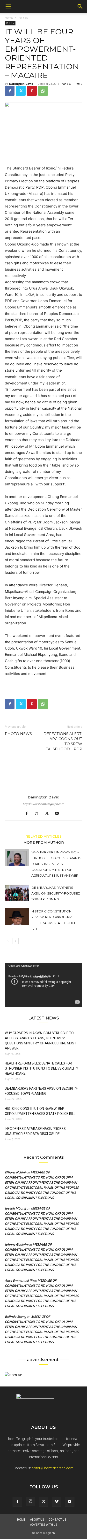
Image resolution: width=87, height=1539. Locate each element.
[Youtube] (59, 814)
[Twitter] (21, 91)
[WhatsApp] (43, 91)
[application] (43, 985)
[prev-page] (8, 941)
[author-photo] (43, 790)
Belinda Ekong (15, 1316)
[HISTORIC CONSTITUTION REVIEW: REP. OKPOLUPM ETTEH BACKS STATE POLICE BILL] (17, 916)
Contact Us (57, 1519)
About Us (37, 1519)
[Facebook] (9, 91)
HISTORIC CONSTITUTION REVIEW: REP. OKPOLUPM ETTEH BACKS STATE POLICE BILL (40, 1111)
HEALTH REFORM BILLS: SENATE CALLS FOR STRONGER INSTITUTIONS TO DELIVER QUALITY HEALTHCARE (41, 1068)
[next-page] (16, 941)
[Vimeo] (56, 1502)
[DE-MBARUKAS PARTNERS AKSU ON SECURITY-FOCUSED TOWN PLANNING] (17, 893)
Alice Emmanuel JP (18, 1280)
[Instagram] (39, 814)
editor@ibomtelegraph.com (52, 1468)
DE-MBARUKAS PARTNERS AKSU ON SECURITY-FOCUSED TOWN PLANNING (55, 893)
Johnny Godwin (16, 1244)
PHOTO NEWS (18, 733)
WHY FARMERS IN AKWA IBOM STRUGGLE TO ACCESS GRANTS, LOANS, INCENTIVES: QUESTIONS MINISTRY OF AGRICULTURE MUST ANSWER (56, 863)
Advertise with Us (43, 1524)
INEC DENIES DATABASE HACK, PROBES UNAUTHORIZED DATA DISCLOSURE (35, 1131)
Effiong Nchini (15, 1172)
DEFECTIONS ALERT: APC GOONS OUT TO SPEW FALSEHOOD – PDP (63, 741)
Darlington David (21, 83)
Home (9, 17)
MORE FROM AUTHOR (43, 842)
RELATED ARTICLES (43, 836)
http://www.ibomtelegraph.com (43, 804)
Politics (23, 17)
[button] (8, 6)
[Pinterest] (32, 91)
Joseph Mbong (15, 1208)
